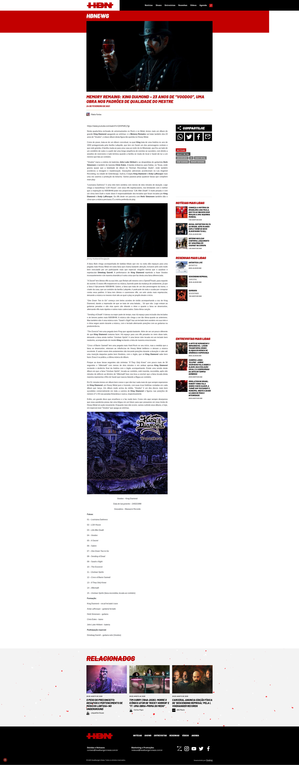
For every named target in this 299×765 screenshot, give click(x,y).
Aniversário (182, 158)
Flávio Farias (96, 114)
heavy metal (200, 158)
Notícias (149, 5)
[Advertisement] (194, 182)
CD (191, 158)
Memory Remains (197, 162)
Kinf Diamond (182, 162)
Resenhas (182, 5)
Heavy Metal (183, 154)
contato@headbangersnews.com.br (102, 750)
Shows (159, 5)
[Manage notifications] (5, 760)
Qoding (209, 760)
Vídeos (193, 5)
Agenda (203, 5)
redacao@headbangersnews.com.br (147, 750)
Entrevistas (170, 5)
